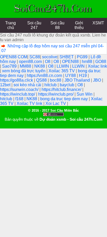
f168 (19, 99)
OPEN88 (71, 61)
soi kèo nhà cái (28, 85)
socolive (49, 57)
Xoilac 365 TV (62, 71)
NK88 (40, 66)
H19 (83, 75)
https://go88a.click (17, 80)
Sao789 (10, 66)
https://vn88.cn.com (45, 75)
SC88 (34, 57)
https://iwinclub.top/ (18, 94)
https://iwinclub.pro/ (56, 94)
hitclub (51, 85)
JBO (97, 80)
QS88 (42, 80)
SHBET (67, 57)
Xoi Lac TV (56, 103)
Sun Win (85, 94)
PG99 (83, 57)
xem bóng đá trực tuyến (24, 71)
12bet (5, 85)
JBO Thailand (77, 80)
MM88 (26, 66)
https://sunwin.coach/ (19, 89)
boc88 (56, 80)
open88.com (31, 61)
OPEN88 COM (13, 57)
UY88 (71, 75)
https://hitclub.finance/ (62, 89)
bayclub (67, 85)
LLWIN (63, 66)
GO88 (100, 61)
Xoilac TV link (30, 103)
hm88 (87, 61)
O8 (48, 61)
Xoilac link (97, 66)
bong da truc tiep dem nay (64, 99)
